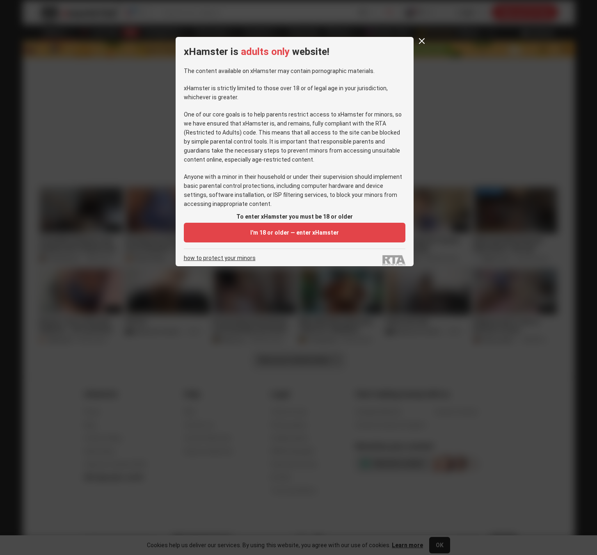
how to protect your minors (220, 258)
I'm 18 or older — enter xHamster (294, 232)
